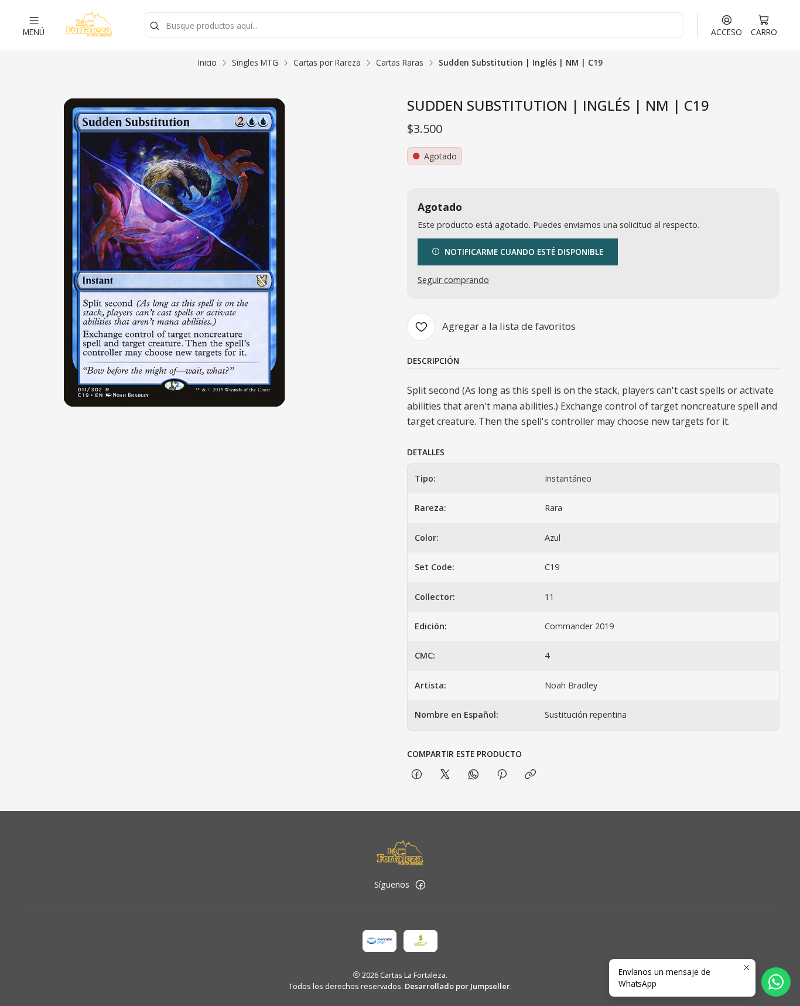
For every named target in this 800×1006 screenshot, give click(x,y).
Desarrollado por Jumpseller (457, 986)
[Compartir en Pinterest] (502, 775)
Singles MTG (255, 63)
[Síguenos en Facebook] (420, 885)
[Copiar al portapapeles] (530, 775)
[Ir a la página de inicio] (88, 25)
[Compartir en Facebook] (416, 775)
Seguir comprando (453, 280)
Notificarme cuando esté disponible (524, 251)
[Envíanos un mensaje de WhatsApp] (776, 982)
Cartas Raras (399, 63)
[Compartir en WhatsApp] (473, 775)
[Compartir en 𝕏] (445, 775)
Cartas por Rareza (327, 63)
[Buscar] (155, 26)
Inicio (207, 63)
